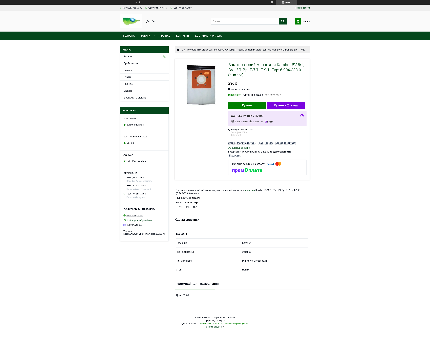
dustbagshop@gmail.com (140, 220)
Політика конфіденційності (236, 323)
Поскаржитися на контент (210, 323)
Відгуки (128, 90)
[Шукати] (283, 21)
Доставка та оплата (208, 36)
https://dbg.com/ (134, 215)
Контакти (182, 36)
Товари (145, 36)
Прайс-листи (131, 63)
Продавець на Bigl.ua (215, 320)
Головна (129, 36)
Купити (247, 105)
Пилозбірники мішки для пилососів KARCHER (211, 49)
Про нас (165, 36)
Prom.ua (231, 317)
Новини (128, 70)
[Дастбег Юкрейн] (131, 27)
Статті (127, 77)
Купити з (280, 105)
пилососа (250, 190)
